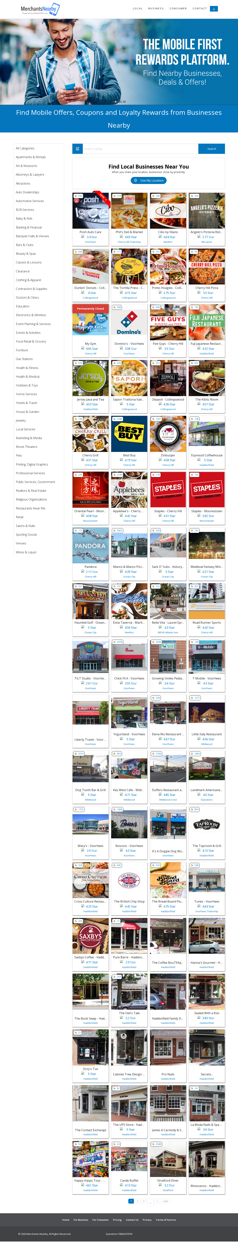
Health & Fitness (27, 368)
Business (156, 8)
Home (65, 1219)
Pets (19, 455)
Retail (19, 517)
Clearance (23, 271)
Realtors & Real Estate (31, 490)
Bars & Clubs (24, 245)
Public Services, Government (35, 482)
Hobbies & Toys (27, 385)
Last (165, 1201)
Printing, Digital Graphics (32, 464)
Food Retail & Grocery (31, 341)
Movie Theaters (26, 446)
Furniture (22, 350)
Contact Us (132, 1219)
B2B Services (25, 209)
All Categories (25, 148)
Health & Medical (27, 376)
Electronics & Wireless (31, 315)
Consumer (178, 8)
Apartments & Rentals (31, 157)
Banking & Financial (29, 227)
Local (138, 8)
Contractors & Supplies (31, 289)
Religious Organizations (31, 499)
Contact (200, 8)
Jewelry (21, 420)
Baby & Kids (24, 218)
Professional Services (30, 473)
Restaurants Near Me (30, 508)
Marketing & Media (29, 438)
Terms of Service (166, 1219)
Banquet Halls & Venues (32, 236)
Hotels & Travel (26, 403)
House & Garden (27, 412)
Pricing (117, 1219)
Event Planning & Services (33, 324)
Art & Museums (26, 166)
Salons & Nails (25, 526)
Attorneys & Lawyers (30, 174)
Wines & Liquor (26, 552)
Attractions (23, 183)
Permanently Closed (90, 308)
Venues (21, 543)
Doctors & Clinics (27, 297)
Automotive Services (30, 201)
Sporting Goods (26, 534)
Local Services (25, 429)
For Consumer (100, 1219)
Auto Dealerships (27, 192)
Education (22, 306)
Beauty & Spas (26, 253)
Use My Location (149, 180)
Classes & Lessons (29, 262)
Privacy (147, 1219)
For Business (81, 1219)
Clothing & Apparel (28, 280)
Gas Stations (24, 359)
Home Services (26, 394)
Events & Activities (28, 332)
